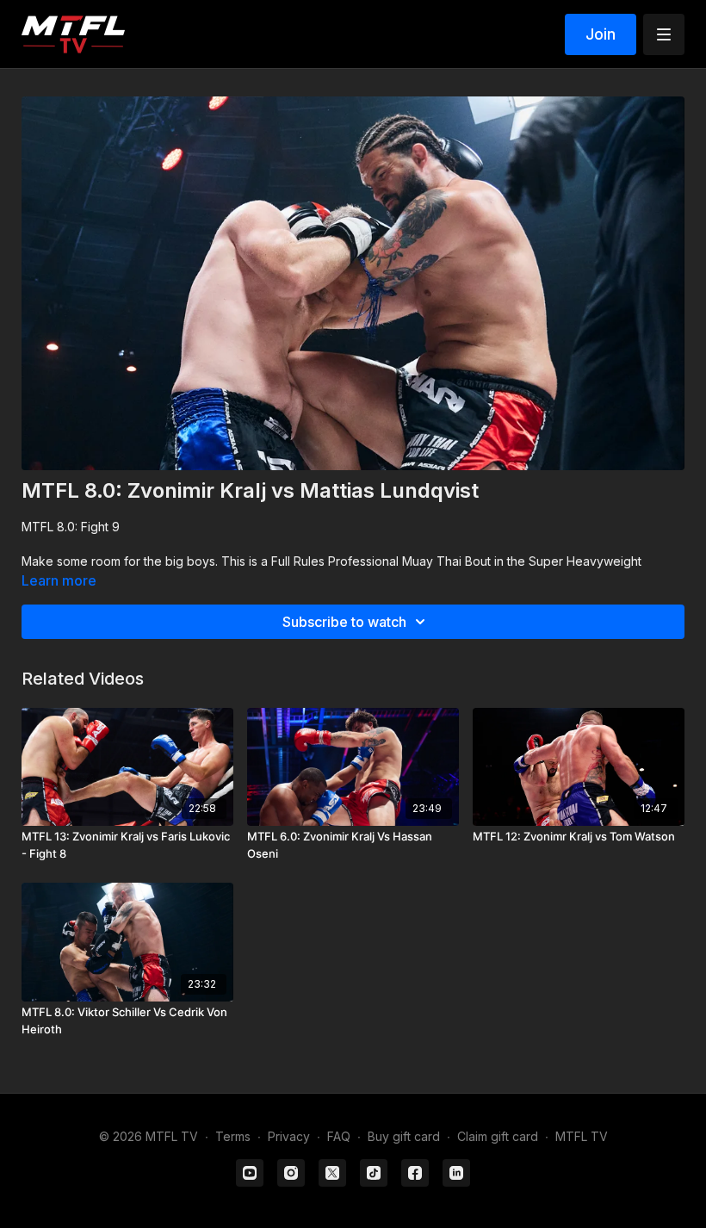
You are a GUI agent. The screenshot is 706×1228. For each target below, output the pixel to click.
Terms (233, 1136)
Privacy (289, 1136)
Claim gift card (497, 1136)
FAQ (338, 1136)
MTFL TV (581, 1136)
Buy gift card (404, 1136)
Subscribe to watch (344, 621)
